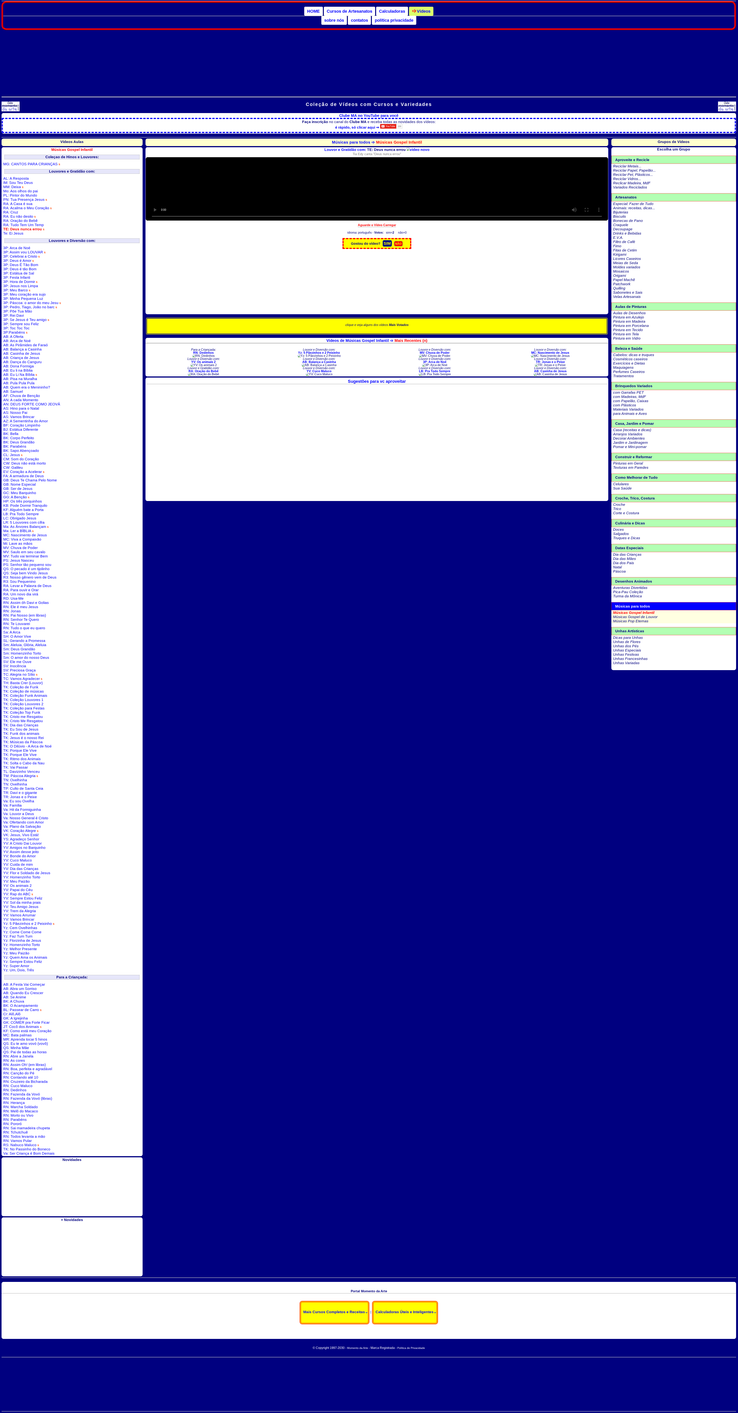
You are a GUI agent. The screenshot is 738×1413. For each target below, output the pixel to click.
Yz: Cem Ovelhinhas (20, 928)
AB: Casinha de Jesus (21, 353)
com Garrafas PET (628, 392)
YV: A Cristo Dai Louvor (22, 843)
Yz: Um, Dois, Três (18, 970)
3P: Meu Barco (16, 290)
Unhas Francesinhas (630, 659)
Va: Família (12, 805)
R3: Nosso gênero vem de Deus (30, 577)
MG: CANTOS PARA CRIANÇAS (31, 164)
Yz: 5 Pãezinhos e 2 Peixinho (28, 924)
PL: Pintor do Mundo (20, 195)
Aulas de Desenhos (629, 313)
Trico (617, 509)
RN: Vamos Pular (17, 1141)
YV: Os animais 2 (17, 886)
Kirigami (619, 254)
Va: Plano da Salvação (22, 826)
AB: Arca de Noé (17, 341)
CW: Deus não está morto (24, 463)
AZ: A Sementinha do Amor (25, 421)
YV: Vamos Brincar (18, 919)
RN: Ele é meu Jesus (20, 607)
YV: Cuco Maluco (17, 860)
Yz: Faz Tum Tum (17, 936)
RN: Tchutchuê (15, 1132)
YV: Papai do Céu (18, 890)
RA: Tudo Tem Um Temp (23, 225)
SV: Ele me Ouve (17, 662)
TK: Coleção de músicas (23, 691)
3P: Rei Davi (13, 315)
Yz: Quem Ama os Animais (25, 957)
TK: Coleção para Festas (24, 708)
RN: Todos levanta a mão (24, 1136)
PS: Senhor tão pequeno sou (27, 565)
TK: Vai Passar (15, 767)
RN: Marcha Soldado (20, 1107)
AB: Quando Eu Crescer (23, 993)
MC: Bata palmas (17, 1035)
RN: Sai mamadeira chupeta (26, 1128)
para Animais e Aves (630, 414)
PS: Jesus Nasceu (18, 560)
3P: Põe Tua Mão (17, 311)
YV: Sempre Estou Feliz (22, 898)
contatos (359, 20)
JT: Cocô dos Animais (21, 1027)
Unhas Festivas (626, 654)
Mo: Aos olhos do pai (20, 191)
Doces (618, 529)
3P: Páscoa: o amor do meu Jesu (31, 303)
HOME (313, 11)
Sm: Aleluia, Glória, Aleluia (24, 645)
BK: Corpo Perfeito (18, 438)
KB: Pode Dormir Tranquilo (25, 506)
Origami (619, 276)
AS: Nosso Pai (15, 413)
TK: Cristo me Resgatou (23, 717)
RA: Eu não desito (18, 216)
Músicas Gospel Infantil (633, 613)
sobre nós (334, 20)
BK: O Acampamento (20, 1006)
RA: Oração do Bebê (20, 221)
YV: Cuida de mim (18, 864)
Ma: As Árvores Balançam (25, 527)
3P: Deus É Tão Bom (20, 265)
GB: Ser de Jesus (17, 489)
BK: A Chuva (13, 1001)
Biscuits (619, 216)
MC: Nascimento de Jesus (25, 535)
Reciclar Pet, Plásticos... (633, 175)
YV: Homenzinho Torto (21, 877)
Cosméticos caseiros (630, 359)
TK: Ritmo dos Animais (22, 759)
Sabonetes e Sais (627, 292)
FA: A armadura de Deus (23, 476)
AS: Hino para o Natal (21, 408)
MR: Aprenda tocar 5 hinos (25, 1039)
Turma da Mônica (627, 596)
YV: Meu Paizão (16, 881)
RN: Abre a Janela (18, 1056)
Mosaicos (621, 271)
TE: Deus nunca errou (23, 229)
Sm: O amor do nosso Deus (26, 658)
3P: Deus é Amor (17, 261)
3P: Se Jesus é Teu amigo (25, 320)
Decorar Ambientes (629, 438)
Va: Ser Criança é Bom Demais (29, 1153)
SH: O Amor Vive (17, 636)
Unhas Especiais (627, 650)
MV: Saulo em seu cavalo (24, 552)
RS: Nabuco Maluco (20, 1145)
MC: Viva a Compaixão (22, 539)
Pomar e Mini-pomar (630, 447)
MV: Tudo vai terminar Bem (25, 556)
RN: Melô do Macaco (20, 1111)
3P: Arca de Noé (16, 248)
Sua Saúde (622, 488)
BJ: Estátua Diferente (20, 429)
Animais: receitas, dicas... (634, 208)
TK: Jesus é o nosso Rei (23, 738)
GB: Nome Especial (19, 484)
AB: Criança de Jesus (21, 358)
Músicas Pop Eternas (630, 621)
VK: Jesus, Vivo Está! (21, 835)
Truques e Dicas (626, 538)
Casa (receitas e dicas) (632, 430)
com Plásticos (624, 405)
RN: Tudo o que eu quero (24, 628)
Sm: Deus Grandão (19, 649)
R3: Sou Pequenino (19, 582)
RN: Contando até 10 (20, 1077)
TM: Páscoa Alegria (20, 776)
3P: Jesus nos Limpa (20, 286)
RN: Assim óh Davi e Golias (26, 603)
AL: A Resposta (16, 178)
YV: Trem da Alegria (19, 911)
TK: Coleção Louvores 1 (23, 700)
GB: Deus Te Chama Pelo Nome (30, 480)
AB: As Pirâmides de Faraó (25, 345)
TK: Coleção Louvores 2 (23, 704)
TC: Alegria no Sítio (19, 674)
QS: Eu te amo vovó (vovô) (25, 1044)
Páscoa (619, 571)
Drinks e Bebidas (627, 233)
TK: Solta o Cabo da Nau (24, 763)
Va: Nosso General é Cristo (25, 818)
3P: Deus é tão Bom (20, 269)
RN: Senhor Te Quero (21, 620)
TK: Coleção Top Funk (21, 712)
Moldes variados (626, 267)
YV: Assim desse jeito (21, 852)
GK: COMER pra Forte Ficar (26, 1022)
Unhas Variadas (626, 663)
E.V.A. (618, 238)
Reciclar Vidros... (627, 179)
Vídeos (423, 11)
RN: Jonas (12, 611)
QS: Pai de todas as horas (25, 1052)
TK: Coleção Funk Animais (25, 696)
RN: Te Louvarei (16, 624)
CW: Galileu (13, 467)
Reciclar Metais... (627, 166)
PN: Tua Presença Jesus (24, 200)
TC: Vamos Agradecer (22, 679)
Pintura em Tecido (628, 330)
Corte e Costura (626, 513)
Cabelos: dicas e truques (633, 355)
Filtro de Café (624, 242)
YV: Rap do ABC (17, 894)
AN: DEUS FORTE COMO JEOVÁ (31, 404)
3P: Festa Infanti (16, 277)
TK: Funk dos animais (21, 734)
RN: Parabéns (15, 1120)
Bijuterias (620, 212)
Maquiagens (623, 367)
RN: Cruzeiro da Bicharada (25, 1082)
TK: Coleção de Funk (20, 687)
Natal (617, 567)
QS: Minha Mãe (16, 1048)
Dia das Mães (624, 559)
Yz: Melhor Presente (20, 949)
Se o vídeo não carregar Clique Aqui (377, 230)
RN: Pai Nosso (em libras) (24, 615)
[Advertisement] (368, 61)
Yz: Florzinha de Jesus (22, 940)
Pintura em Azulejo (628, 317)
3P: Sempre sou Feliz (21, 324)
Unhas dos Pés (626, 646)
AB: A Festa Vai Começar (24, 984)
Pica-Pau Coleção (628, 592)
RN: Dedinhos (15, 1090)
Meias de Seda (625, 263)
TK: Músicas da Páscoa (23, 742)
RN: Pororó (12, 1124)
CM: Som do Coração (21, 459)
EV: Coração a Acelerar (23, 472)
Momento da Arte (357, 1347)
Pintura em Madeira (629, 321)
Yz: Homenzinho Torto (21, 945)
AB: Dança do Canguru (22, 362)
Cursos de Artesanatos (349, 11)
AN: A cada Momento (20, 400)
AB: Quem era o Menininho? (26, 387)
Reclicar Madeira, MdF (631, 183)
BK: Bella (10, 434)
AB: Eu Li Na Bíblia (19, 375)
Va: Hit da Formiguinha (22, 810)
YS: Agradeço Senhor (21, 839)
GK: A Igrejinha (15, 1018)
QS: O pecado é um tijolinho (26, 569)
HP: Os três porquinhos (22, 501)
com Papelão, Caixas (630, 401)
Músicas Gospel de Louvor (635, 617)
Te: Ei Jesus (13, 233)
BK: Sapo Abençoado (21, 451)
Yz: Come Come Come (22, 932)
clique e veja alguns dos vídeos (377, 330)
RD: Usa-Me (13, 598)
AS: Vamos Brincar (18, 417)
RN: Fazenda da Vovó (21, 1094)
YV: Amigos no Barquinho (24, 848)
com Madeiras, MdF (629, 397)
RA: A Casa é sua (17, 204)
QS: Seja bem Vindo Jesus (25, 573)
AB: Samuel (13, 391)
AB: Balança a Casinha (22, 349)
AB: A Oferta (13, 337)
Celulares (621, 484)
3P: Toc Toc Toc (16, 328)
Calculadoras (392, 11)
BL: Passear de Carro (21, 1010)
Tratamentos (623, 376)
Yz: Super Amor (16, 966)
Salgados (621, 534)
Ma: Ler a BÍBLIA (17, 531)
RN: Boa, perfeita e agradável (27, 1069)
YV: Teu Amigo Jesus (20, 907)
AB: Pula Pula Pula (19, 383)
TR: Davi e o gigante (20, 793)
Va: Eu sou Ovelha (18, 801)
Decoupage (622, 229)
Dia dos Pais (623, 563)
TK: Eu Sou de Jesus (20, 729)
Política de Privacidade (411, 1347)
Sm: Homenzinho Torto (22, 653)
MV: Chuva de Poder (20, 548)
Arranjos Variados (627, 434)
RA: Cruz (10, 212)
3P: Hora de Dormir (19, 282)
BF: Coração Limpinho (21, 425)
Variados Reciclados (630, 187)
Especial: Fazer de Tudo (633, 204)
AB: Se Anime (14, 997)
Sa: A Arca (11, 632)
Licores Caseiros (627, 259)
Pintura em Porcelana (631, 326)
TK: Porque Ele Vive (20, 750)
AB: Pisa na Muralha (20, 379)
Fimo (617, 246)
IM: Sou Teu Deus (18, 183)
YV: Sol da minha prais (22, 902)
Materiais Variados (628, 409)
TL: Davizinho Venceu (21, 772)
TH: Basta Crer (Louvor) (23, 683)
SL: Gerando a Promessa (24, 641)
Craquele (620, 225)
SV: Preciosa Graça (19, 670)
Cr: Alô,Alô (12, 1014)
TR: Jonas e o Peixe (20, 797)
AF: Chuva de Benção (21, 396)
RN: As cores (14, 1060)
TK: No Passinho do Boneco (26, 1149)
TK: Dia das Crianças (20, 725)
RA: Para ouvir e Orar (21, 590)
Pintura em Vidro (627, 338)
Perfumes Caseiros (629, 372)
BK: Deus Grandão (19, 442)
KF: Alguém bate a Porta (23, 510)
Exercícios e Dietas (629, 363)
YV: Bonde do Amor (19, 856)
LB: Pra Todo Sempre (21, 514)
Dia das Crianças (627, 554)
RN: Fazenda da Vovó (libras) (27, 1098)
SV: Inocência (14, 666)
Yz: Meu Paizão (16, 953)
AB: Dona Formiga (18, 366)
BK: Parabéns (14, 446)
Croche (619, 505)
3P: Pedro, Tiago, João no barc (29, 307)
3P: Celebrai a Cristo (20, 256)
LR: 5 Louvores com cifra (24, 522)
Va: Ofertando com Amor (23, 822)
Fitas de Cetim (625, 250)
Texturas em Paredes (630, 467)
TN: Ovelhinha (15, 780)
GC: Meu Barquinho (19, 493)
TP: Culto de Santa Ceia (23, 788)
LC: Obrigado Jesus (19, 518)
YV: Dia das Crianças (20, 869)
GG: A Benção (15, 497)
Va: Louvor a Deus (18, 814)
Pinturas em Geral (628, 463)
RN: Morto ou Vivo (18, 1115)
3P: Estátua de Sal (18, 273)
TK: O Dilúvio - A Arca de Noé (27, 746)
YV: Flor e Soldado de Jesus (26, 873)
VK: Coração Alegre (20, 831)
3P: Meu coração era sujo (24, 294)
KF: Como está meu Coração (27, 1031)
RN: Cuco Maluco (17, 1086)
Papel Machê (624, 280)
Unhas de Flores (627, 642)
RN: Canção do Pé (18, 1073)
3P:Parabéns (14, 332)
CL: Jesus (12, 455)
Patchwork (622, 284)
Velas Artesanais (627, 297)
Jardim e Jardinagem (630, 443)
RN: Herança (14, 1103)
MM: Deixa (12, 187)
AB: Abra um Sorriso (20, 989)
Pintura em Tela (626, 334)
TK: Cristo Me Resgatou (23, 721)
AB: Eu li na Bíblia (18, 370)
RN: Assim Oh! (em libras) (24, 1065)
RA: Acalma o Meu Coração (26, 208)
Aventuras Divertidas (630, 588)
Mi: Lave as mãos (17, 544)
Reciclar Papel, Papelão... (634, 170)
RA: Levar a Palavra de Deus (27, 586)
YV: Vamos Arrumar (19, 915)
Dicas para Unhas (628, 638)
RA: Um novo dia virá (20, 594)
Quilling (619, 288)
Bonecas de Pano (628, 221)
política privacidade (394, 20)
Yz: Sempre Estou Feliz (22, 962)
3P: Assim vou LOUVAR (23, 252)
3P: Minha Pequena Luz (23, 299)
